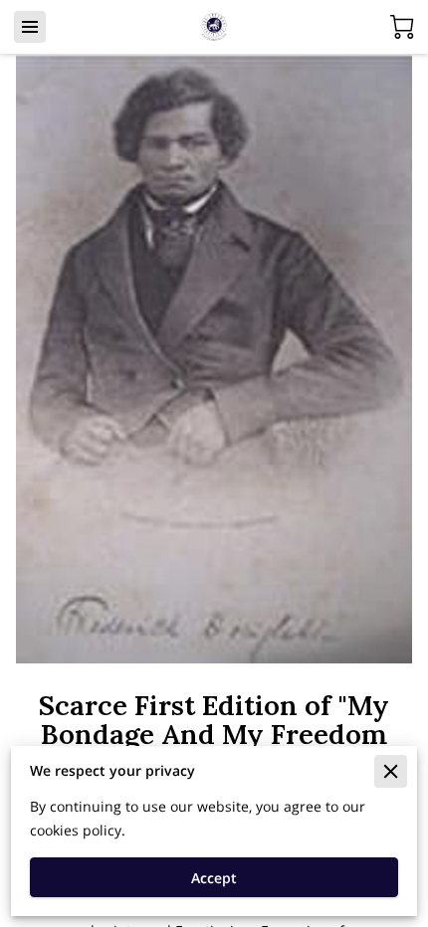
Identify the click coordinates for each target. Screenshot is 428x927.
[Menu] (30, 27)
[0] (402, 27)
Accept (214, 877)
